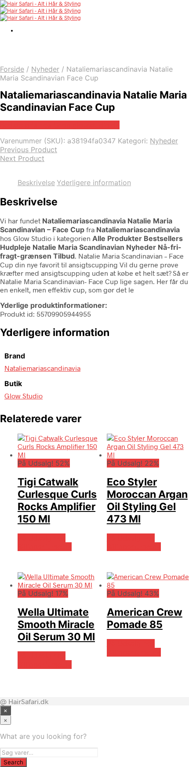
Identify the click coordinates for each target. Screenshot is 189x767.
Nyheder (45, 69)
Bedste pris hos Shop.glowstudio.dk (60, 125)
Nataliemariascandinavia (42, 368)
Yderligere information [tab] (94, 182)
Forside (12, 69)
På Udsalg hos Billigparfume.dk (45, 542)
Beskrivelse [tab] (36, 182)
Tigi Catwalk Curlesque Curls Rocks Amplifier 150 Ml (57, 500)
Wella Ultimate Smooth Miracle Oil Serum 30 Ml (56, 624)
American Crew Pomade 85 (144, 618)
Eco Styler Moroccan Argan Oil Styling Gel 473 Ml (147, 500)
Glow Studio (23, 395)
